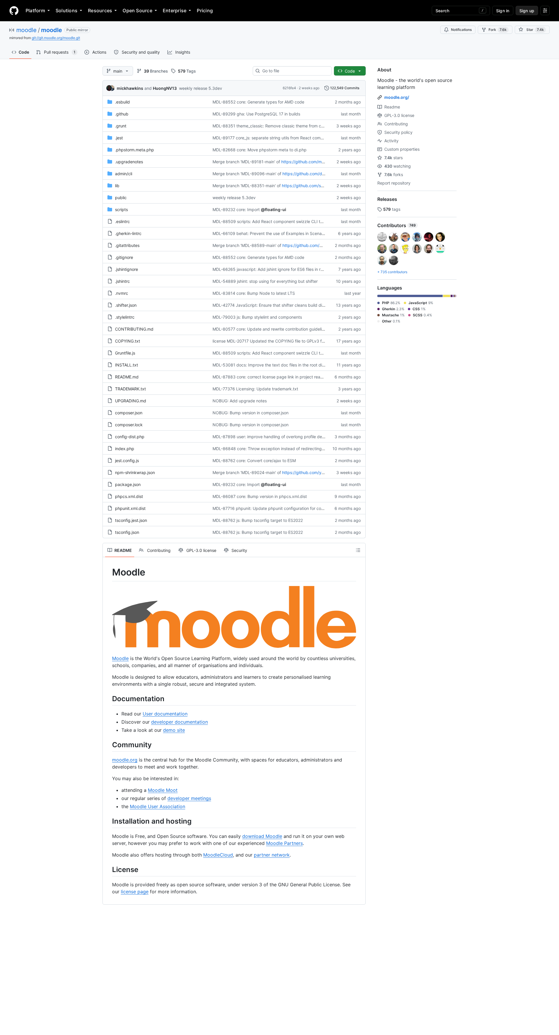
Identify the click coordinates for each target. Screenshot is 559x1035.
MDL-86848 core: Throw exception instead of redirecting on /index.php (281, 448)
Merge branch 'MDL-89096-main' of (247, 173)
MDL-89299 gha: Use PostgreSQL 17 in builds (256, 113)
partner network (272, 855)
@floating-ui (273, 209)
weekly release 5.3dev (200, 88)
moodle (26, 30)
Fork (498, 29)
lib (117, 185)
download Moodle (262, 836)
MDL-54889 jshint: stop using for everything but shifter (265, 281)
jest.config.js (127, 460)
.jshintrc (122, 281)
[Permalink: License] (108, 869)
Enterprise (174, 10)
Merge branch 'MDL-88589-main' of (247, 245)
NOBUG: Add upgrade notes (240, 400)
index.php (124, 448)
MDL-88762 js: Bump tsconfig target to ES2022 (258, 520)
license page (134, 891)
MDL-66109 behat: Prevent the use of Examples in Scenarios (270, 233)
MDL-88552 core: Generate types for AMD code (258, 101)
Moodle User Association (157, 806)
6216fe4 (289, 88)
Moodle (120, 658)
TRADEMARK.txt (130, 388)
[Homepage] (14, 10)
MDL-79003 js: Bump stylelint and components (257, 317)
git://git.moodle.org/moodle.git (56, 38)
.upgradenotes (129, 161)
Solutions (66, 10)
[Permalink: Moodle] (108, 572)
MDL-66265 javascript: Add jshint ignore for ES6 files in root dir (273, 269)
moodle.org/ (396, 97)
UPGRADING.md (130, 400)
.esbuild (122, 101)
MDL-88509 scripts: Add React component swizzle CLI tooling (272, 221)
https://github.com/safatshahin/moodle (319, 185)
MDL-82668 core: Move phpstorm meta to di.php (260, 149)
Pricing (205, 10)
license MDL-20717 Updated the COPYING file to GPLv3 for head (274, 340)
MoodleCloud (218, 855)
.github (121, 113)
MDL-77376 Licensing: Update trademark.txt (255, 388)
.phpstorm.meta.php (134, 149)
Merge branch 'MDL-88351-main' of (247, 185)
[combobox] (294, 70)
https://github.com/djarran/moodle (315, 173)
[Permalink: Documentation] (108, 698)
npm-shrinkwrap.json (135, 472)
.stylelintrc (125, 317)
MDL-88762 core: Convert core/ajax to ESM (254, 460)
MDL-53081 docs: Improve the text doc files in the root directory (274, 364)
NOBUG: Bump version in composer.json (251, 412)
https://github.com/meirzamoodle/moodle (320, 161)
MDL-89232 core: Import (236, 209)
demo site (174, 730)
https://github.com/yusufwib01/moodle (319, 472)
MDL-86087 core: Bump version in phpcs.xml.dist (260, 496)
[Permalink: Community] (108, 745)
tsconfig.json (127, 532)
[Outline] (358, 550)
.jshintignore (126, 269)
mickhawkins (130, 88)
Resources (100, 10)
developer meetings (189, 798)
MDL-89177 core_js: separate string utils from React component (273, 137)
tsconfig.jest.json (131, 520)
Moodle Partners (284, 843)
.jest (119, 137)
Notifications (461, 29)
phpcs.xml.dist (129, 496)
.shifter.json (126, 305)
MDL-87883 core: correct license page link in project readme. (271, 376)
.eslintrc (122, 221)
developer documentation (179, 722)
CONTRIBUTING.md (134, 329)
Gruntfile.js (125, 352)
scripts (121, 209)
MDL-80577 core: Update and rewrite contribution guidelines (270, 329)
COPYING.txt (127, 340)
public (121, 197)
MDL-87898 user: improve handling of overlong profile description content (283, 436)
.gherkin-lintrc (128, 233)
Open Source (137, 10)
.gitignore (124, 257)
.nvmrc (121, 293)
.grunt (120, 125)
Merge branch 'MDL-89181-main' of (246, 161)
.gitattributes (127, 245)
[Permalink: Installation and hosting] (108, 821)
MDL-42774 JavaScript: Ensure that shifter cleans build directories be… (280, 305)
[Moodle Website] (234, 647)
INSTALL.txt (126, 364)
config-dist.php (129, 436)
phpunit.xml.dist (130, 508)
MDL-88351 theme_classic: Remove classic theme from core (270, 125)
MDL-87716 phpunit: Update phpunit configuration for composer (274, 508)
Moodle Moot (163, 790)
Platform (35, 10)
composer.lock (129, 424)
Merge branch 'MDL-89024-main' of (247, 472)
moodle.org (124, 760)
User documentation (165, 714)
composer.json (128, 412)
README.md (127, 376)
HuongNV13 (165, 88)
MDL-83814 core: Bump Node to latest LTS (254, 293)
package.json (128, 484)
